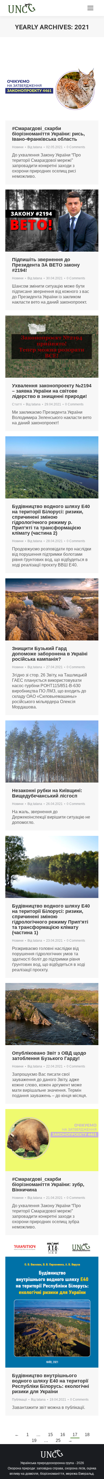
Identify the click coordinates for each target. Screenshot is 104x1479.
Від (34, 147)
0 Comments (76, 147)
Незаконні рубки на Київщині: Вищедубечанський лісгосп (47, 793)
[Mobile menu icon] (90, 8)
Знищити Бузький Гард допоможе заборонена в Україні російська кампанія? (49, 654)
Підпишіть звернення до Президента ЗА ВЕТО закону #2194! (46, 265)
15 (50, 1434)
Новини (17, 147)
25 (58, 1440)
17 (75, 1434)
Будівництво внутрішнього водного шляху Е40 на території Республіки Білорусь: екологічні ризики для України (50, 1383)
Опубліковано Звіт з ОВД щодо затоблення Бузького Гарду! (49, 1055)
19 (34, 1440)
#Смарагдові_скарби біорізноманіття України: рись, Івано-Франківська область (48, 134)
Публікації (19, 1399)
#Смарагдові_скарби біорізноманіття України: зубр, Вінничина (48, 1184)
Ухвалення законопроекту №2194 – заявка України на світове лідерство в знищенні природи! (51, 391)
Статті (17, 404)
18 (87, 1434)
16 (62, 1434)
